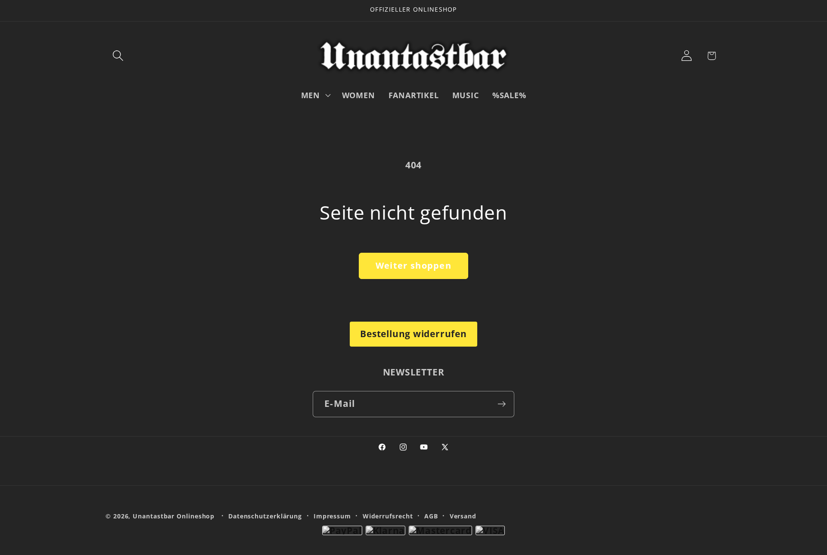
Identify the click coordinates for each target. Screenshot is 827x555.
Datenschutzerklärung (265, 516)
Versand (463, 516)
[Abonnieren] (501, 404)
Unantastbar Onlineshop (174, 516)
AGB (431, 516)
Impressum (332, 516)
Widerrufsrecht (388, 516)
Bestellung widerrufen (413, 334)
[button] (118, 55)
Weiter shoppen (413, 265)
